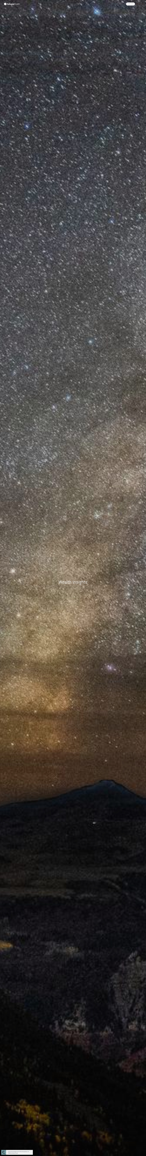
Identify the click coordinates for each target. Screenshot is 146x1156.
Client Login (130, 3)
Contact (122, 3)
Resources (115, 3)
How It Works (100, 3)
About (92, 3)
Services (107, 3)
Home (87, 3)
